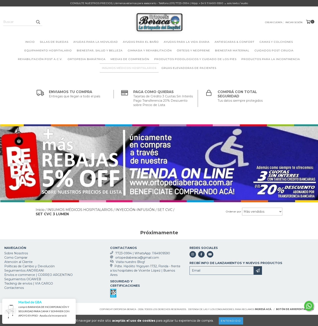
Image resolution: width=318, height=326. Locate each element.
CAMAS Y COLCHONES (276, 41)
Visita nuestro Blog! (130, 262)
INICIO (30, 41)
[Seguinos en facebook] (201, 254)
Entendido (231, 320)
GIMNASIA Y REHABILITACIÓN (150, 50)
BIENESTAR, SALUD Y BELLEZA (100, 50)
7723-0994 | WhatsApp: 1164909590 (142, 253)
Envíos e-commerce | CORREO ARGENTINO (38, 275)
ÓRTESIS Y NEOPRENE (193, 50)
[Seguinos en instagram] (193, 254)
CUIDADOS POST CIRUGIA (274, 50)
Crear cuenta (273, 22)
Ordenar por (233, 211)
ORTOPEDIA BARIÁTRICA (86, 59)
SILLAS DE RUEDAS (54, 41)
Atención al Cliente (18, 262)
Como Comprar (15, 258)
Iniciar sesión (293, 22)
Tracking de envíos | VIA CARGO (28, 283)
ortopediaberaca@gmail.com (137, 258)
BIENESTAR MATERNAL (232, 50)
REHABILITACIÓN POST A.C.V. (40, 59)
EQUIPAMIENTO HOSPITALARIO (48, 50)
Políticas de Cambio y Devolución (29, 266)
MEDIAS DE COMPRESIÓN (130, 59)
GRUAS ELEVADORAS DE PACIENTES (188, 68)
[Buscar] (38, 22)
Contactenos (14, 288)
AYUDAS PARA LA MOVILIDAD (95, 41)
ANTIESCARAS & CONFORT (234, 41)
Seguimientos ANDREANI (24, 270)
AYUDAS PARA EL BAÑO (141, 41)
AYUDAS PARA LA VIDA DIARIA (187, 41)
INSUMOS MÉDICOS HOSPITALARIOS (129, 68)
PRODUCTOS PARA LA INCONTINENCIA (270, 59)
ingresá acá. (263, 309)
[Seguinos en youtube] (210, 254)
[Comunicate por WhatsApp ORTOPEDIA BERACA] (309, 306)
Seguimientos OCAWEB (22, 279)
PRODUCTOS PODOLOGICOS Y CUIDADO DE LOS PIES (195, 59)
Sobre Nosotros (16, 253)
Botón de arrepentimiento (295, 309)
